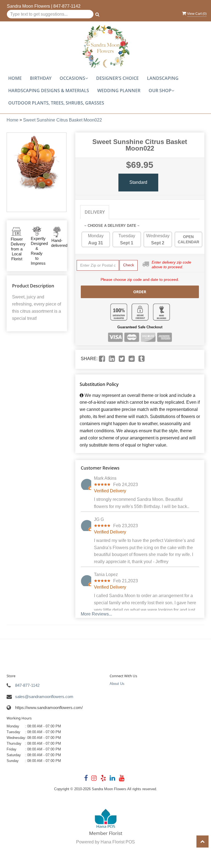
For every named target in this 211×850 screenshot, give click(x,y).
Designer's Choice (117, 78)
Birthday (40, 78)
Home (15, 78)
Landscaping (163, 78)
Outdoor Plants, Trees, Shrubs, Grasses (56, 103)
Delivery (95, 212)
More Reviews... (96, 614)
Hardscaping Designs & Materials (48, 90)
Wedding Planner (118, 90)
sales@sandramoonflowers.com (44, 696)
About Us (117, 684)
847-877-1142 (66, 6)
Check (128, 265)
